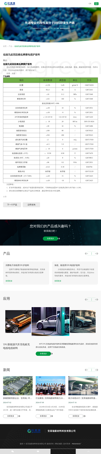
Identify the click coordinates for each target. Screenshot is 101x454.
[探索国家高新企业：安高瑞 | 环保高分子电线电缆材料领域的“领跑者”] (18, 385)
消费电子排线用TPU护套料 (17, 265)
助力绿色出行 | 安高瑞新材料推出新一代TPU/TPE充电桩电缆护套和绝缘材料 (83, 398)
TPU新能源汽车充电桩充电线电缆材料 (16, 346)
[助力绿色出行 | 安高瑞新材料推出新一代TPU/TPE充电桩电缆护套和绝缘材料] (83, 385)
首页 (5, 46)
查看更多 (50, 238)
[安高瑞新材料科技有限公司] (9, 3)
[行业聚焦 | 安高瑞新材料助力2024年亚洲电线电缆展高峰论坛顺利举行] (50, 385)
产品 (10, 46)
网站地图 (58, 444)
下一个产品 (12, 205)
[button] (86, 253)
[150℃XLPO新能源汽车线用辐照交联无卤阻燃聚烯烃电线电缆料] (20, 321)
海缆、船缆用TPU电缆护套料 (67, 265)
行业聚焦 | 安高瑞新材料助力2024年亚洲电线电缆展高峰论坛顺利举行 (50, 398)
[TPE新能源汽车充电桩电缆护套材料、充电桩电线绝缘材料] (81, 321)
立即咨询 (31, 205)
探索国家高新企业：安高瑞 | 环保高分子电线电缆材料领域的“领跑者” (18, 398)
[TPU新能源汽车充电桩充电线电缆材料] (50, 321)
